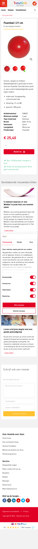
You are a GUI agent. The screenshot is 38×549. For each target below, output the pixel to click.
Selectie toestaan (19, 311)
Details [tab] (19, 242)
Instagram (9, 500)
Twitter (23, 500)
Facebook (4, 500)
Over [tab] (31, 242)
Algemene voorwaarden (10, 511)
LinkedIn (14, 500)
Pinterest (28, 500)
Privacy (25, 511)
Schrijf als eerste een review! (13, 29)
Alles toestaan (19, 305)
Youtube (18, 500)
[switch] (33, 283)
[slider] (10, 375)
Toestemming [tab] (7, 242)
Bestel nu (17, 152)
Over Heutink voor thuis (13, 434)
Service (5, 461)
